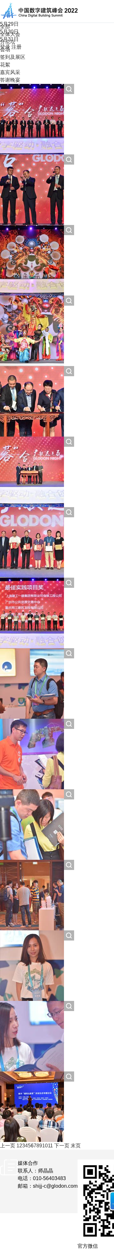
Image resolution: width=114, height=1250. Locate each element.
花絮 (5, 64)
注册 (16, 47)
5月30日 (9, 31)
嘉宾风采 (10, 72)
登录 (5, 47)
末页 (76, 1145)
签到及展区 (12, 57)
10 (45, 1145)
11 (50, 1145)
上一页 (7, 1145)
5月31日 (9, 39)
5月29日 (9, 24)
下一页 (61, 1145)
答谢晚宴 (10, 80)
